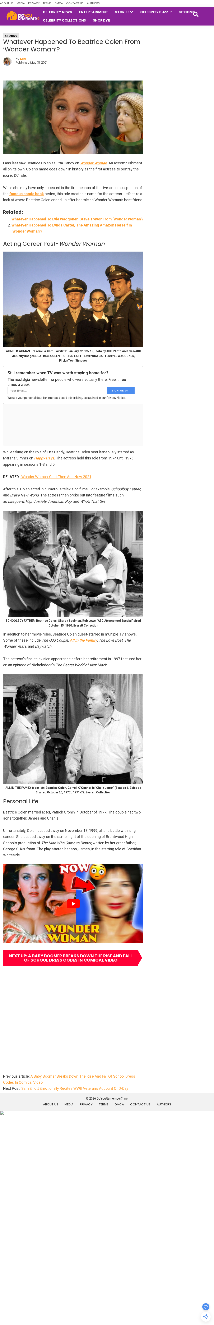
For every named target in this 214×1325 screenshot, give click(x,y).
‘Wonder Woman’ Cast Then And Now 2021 (55, 476)
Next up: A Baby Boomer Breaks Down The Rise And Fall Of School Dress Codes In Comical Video (70, 958)
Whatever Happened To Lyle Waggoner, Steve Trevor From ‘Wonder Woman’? (77, 219)
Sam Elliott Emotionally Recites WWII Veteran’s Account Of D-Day (74, 1088)
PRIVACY (33, 3)
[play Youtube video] (73, 903)
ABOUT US (6, 3)
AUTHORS (93, 3)
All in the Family (83, 640)
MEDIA (21, 3)
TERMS (47, 3)
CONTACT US (75, 3)
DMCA (59, 3)
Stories (11, 36)
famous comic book (26, 194)
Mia (23, 59)
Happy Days (44, 458)
